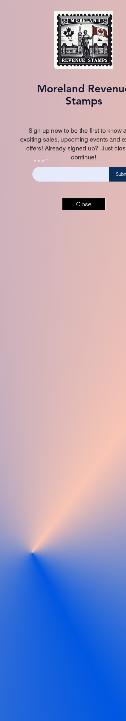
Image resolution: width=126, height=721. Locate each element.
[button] (84, 204)
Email (39, 160)
